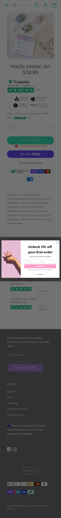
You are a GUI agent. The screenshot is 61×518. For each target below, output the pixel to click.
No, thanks (40, 274)
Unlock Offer (40, 266)
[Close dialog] (57, 242)
